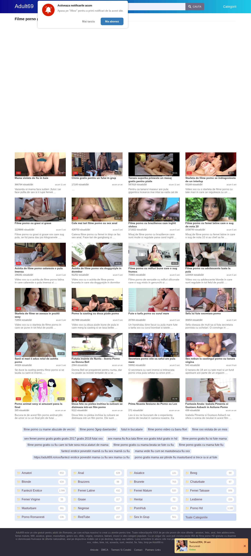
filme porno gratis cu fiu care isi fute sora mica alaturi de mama (68, 444)
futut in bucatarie (132, 429)
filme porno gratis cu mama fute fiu (201, 444)
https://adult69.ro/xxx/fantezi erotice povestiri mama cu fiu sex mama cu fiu (82, 457)
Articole (94, 549)
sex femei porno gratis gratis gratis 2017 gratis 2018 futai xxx (63, 438)
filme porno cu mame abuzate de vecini (49, 429)
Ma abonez (112, 21)
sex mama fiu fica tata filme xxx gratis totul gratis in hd (142, 438)
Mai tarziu (88, 21)
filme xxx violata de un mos (209, 429)
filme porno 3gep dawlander (98, 429)
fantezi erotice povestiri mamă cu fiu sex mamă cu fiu (95, 451)
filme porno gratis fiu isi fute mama (204, 438)
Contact (138, 549)
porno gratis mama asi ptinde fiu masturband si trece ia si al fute (176, 457)
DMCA (104, 549)
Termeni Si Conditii (121, 549)
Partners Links (153, 549)
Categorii (229, 6)
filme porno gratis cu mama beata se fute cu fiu (144, 444)
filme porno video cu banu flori (167, 429)
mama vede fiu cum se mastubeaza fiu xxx (162, 451)
